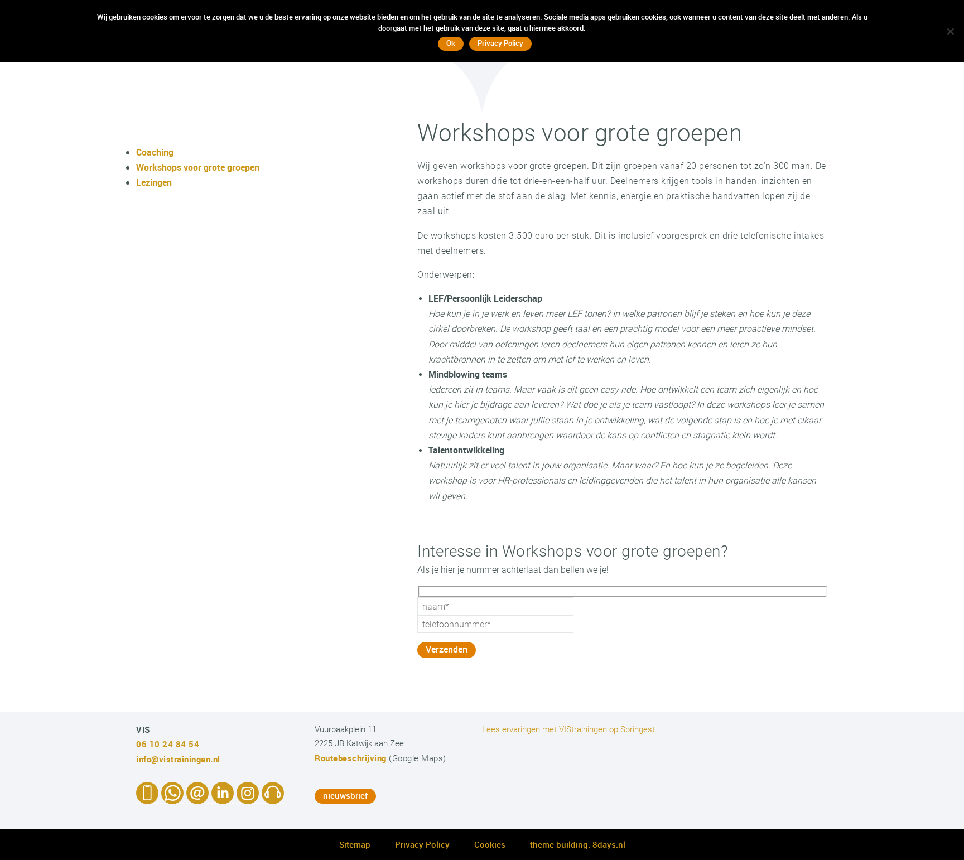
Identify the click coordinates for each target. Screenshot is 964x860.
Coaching (154, 152)
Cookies (489, 844)
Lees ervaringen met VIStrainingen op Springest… (571, 729)
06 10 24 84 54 (167, 744)
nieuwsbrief (345, 795)
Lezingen (154, 182)
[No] (950, 31)
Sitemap (354, 844)
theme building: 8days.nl (577, 844)
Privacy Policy (422, 844)
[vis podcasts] (273, 798)
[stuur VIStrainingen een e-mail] (197, 798)
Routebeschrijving (351, 758)
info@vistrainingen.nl (178, 759)
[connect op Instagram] (248, 798)
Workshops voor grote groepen (197, 167)
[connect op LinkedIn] (222, 798)
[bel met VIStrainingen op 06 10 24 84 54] (147, 798)
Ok (450, 43)
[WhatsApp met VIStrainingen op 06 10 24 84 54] (172, 798)
